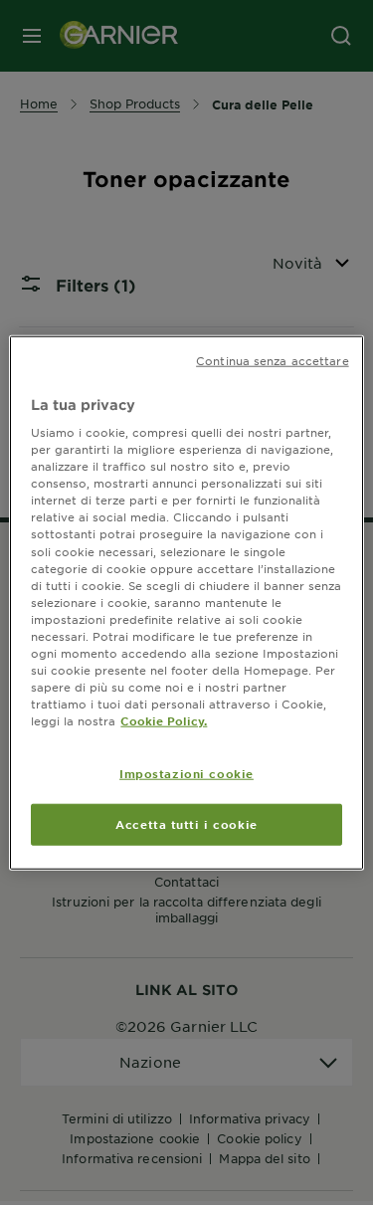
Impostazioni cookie (186, 773)
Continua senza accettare (272, 359)
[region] (186, 602)
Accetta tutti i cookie (186, 824)
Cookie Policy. (163, 720)
